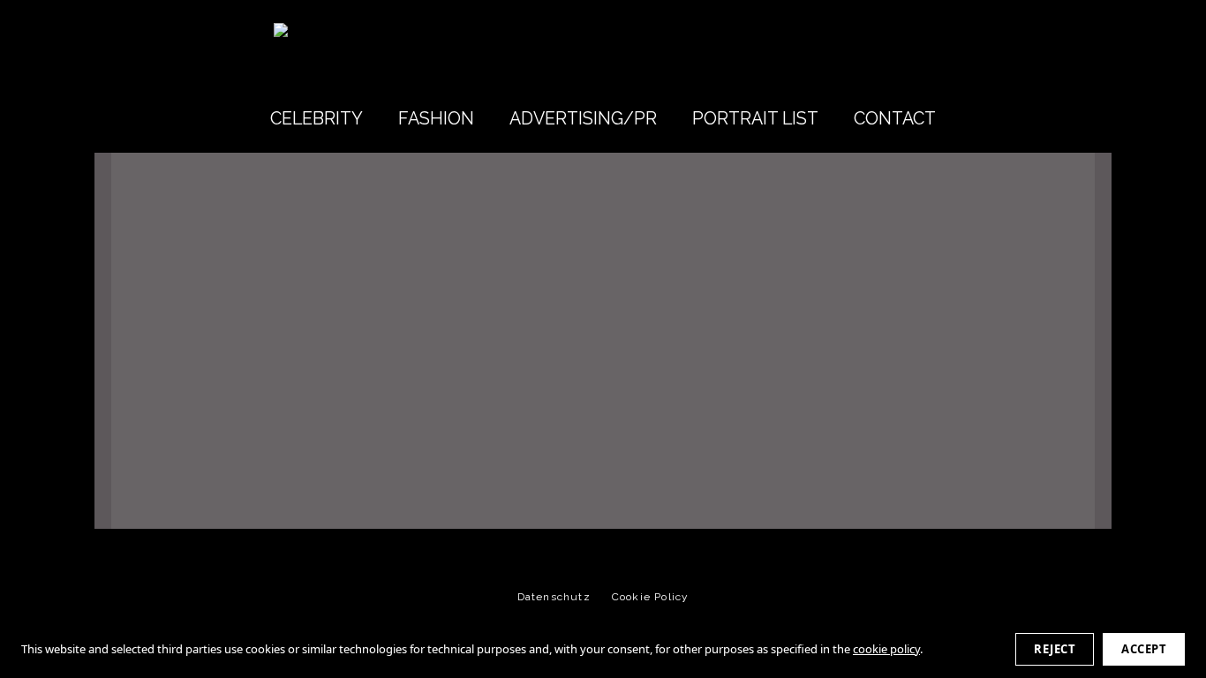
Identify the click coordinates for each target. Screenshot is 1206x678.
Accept (1143, 649)
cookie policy (886, 649)
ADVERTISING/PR (583, 119)
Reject (1054, 649)
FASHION (436, 119)
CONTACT (895, 119)
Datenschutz (554, 597)
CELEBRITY (316, 119)
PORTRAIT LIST (755, 119)
